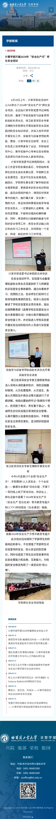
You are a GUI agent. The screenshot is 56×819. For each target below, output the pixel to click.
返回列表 (11, 51)
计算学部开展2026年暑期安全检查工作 (28, 630)
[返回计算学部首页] (20, 2)
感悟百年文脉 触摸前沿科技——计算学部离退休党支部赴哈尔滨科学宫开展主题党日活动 (29, 643)
